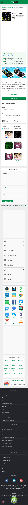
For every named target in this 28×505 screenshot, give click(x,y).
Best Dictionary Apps (7, 446)
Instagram (4, 400)
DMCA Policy (15, 485)
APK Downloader (6, 457)
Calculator (7, 365)
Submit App (14, 487)
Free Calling (20, 368)
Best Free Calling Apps (7, 440)
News (3, 463)
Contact (3, 485)
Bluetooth (20, 360)
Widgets (9, 274)
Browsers (7, 376)
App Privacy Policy (17, 488)
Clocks (7, 363)
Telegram (4, 406)
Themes (8, 269)
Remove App (21, 487)
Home (3, 7)
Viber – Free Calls (6, 417)
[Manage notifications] (3, 502)
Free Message (14, 370)
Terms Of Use (6, 487)
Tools (20, 373)
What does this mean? (8, 55)
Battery (13, 360)
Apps (7, 241)
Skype (3, 409)
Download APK (14, 98)
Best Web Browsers (6, 443)
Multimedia (7, 373)
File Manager (7, 368)
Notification (13, 376)
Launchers (10, 250)
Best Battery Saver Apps (8, 437)
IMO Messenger (6, 412)
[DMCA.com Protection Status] (14, 500)
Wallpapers (10, 260)
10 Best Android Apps (7, 429)
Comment (4, 173)
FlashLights (13, 368)
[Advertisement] (14, 35)
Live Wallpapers (9, 7)
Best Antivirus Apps (6, 434)
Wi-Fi (20, 376)
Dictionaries (13, 365)
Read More (14, 94)
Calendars (14, 363)
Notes (14, 373)
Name (4, 188)
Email (4, 194)
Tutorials (4, 471)
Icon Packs (10, 265)
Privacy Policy (23, 485)
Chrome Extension (6, 460)
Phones (9, 279)
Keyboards (20, 370)
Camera (20, 363)
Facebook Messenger (7, 403)
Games (8, 246)
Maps (20, 365)
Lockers (7, 370)
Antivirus (7, 360)
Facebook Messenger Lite (8, 420)
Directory (8, 485)
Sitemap (8, 488)
